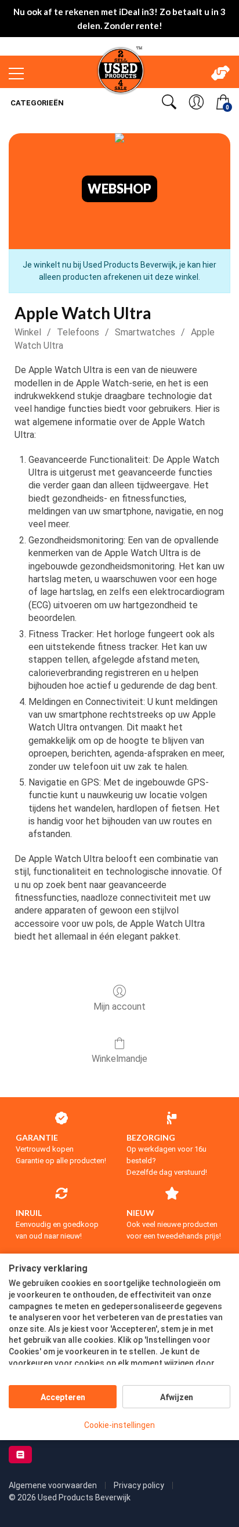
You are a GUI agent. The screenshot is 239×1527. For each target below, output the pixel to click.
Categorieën (36, 102)
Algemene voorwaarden (54, 1485)
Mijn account (119, 1006)
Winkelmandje (119, 1058)
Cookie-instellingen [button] (119, 1425)
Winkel (28, 332)
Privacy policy (140, 1485)
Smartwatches (145, 332)
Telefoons (78, 332)
